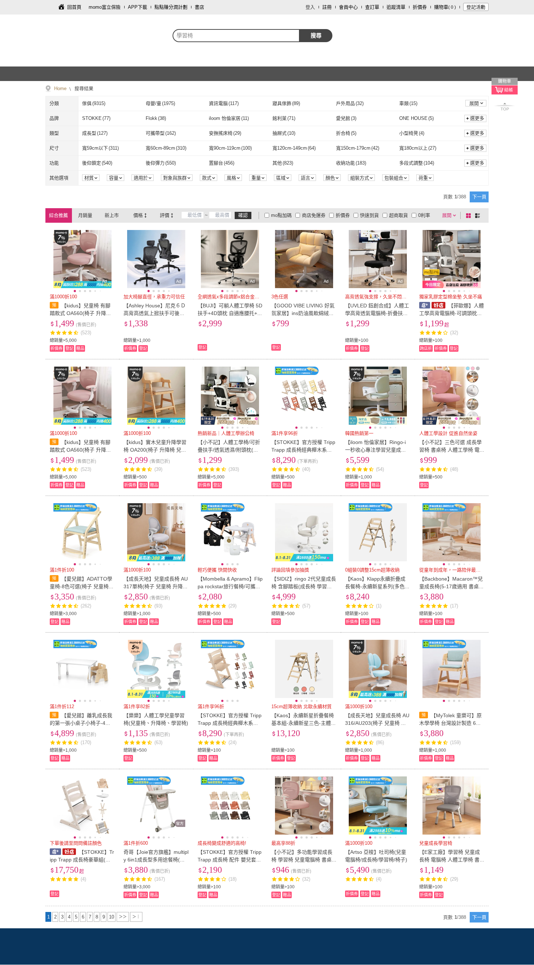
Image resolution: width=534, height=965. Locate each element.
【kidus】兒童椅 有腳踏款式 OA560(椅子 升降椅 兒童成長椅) (80, 313)
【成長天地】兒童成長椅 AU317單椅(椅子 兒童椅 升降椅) (156, 586)
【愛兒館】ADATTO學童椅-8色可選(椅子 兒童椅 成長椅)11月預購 (81, 586)
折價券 (420, 7)
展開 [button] (474, 103)
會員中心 (348, 7)
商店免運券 (313, 215)
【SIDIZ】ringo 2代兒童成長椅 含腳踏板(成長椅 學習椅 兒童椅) (303, 586)
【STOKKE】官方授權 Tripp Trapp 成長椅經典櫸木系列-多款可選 (303, 449)
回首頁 (74, 7)
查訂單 (372, 7)
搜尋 (316, 35)
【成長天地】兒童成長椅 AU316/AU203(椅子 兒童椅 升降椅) (377, 723)
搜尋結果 (83, 88)
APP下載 (137, 7)
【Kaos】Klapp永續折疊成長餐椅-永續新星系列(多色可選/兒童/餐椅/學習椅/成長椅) (377, 586)
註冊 (327, 7)
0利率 (424, 215)
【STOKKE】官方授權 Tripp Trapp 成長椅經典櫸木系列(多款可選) (230, 723)
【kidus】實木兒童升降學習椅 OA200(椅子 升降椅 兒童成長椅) (155, 449)
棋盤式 (469, 215)
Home (60, 88)
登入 (310, 7)
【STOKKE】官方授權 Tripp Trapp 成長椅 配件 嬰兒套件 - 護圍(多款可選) (230, 859)
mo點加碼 (281, 215)
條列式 (478, 215)
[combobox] (236, 36)
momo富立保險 (105, 7)
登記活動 (475, 7)
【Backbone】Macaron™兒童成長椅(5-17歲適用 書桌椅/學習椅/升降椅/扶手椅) (451, 586)
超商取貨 (398, 215)
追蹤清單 (396, 7)
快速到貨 (369, 215)
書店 (199, 7)
